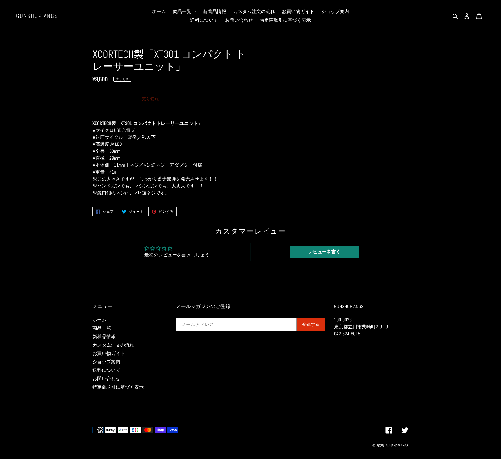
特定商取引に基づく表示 (118, 387)
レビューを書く (324, 252)
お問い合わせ (106, 379)
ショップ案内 (106, 362)
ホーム (99, 320)
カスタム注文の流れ (113, 345)
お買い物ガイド (108, 353)
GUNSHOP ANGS (37, 15)
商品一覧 (101, 328)
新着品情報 (104, 337)
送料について (106, 370)
